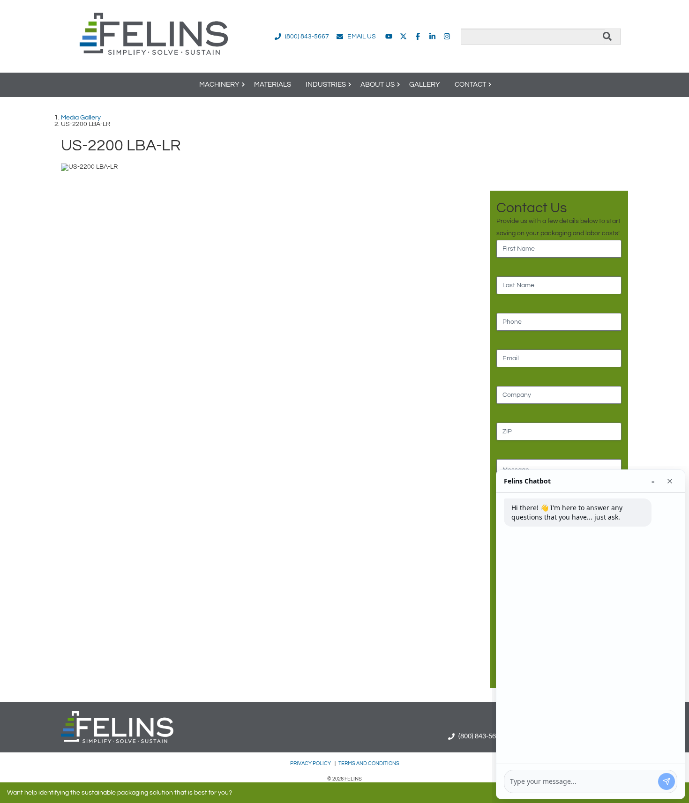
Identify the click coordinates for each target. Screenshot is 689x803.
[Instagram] (446, 36)
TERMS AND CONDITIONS (368, 763)
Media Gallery (81, 117)
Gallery (424, 84)
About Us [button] (377, 84)
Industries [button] (326, 84)
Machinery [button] (219, 84)
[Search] (607, 37)
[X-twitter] (403, 36)
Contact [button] (470, 84)
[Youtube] (388, 36)
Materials (272, 84)
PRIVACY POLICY (311, 763)
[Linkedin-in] (432, 36)
